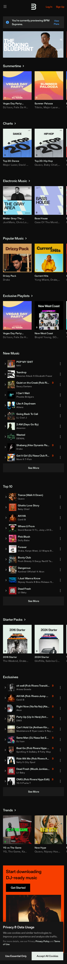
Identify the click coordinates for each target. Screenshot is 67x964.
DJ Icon (7, 107)
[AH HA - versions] (6, 517)
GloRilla (39, 661)
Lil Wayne (44, 550)
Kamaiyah (28, 851)
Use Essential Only (16, 956)
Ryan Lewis (38, 730)
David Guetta (27, 165)
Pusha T (26, 783)
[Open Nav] (5, 6)
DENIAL (20, 438)
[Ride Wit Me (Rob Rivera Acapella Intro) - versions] (5, 760)
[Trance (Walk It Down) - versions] (6, 497)
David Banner (25, 529)
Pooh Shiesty (25, 561)
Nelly (19, 762)
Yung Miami (42, 280)
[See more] (23, 66)
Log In (49, 7)
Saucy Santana (24, 386)
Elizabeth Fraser (43, 375)
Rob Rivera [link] (45, 383)
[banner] (33, 57)
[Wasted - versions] (5, 436)
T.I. (36, 529)
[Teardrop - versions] (5, 374)
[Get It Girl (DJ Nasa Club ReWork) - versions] (5, 457)
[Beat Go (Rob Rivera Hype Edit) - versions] (5, 750)
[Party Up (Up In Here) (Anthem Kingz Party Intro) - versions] (5, 718)
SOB (55, 337)
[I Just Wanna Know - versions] (6, 580)
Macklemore (22, 730)
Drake (6, 280)
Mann (19, 459)
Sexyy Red (40, 561)
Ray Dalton (52, 730)
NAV (18, 365)
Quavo (39, 165)
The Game (14, 851)
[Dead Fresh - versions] (6, 590)
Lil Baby (22, 592)
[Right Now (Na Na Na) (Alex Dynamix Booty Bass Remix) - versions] (5, 708)
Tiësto (38, 107)
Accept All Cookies (47, 956)
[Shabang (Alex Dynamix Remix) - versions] (5, 447)
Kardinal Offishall (27, 571)
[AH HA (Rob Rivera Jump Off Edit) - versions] (5, 698)
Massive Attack (24, 375)
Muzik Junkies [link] (39, 769)
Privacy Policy (43, 941)
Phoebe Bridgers (25, 396)
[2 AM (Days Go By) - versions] (5, 426)
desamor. (21, 428)
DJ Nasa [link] (34, 455)
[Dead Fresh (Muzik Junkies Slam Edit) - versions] (5, 771)
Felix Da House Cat (25, 107)
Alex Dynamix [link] (36, 445)
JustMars (9, 222)
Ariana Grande (23, 689)
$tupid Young (43, 337)
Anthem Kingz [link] (42, 727)
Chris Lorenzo (25, 222)
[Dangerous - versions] (6, 570)
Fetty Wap (45, 751)
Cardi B (22, 519)
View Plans (56, 22)
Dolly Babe (23, 540)
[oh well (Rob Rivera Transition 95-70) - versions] (5, 687)
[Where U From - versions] (6, 528)
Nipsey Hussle (25, 582)
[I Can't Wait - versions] (5, 395)
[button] (8, 94)
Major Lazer (51, 107)
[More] (60, 363)
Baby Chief (51, 165)
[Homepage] (33, 7)
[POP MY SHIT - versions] (5, 364)
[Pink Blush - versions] (6, 538)
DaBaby (33, 751)
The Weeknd (10, 661)
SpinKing (21, 751)
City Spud (30, 762)
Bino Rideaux (43, 582)
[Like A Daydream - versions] (5, 405)
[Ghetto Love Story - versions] (6, 507)
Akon (41, 571)
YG (18, 783)
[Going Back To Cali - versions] (5, 416)
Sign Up (60, 7)
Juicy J (43, 529)
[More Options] (29, 103)
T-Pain (28, 459)
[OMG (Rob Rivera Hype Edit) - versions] (5, 781)
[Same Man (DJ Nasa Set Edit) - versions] (5, 739)
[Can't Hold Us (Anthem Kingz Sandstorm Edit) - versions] (5, 729)
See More (33, 468)
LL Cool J (21, 417)
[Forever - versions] (6, 549)
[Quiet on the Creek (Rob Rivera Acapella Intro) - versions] (5, 384)
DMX (19, 720)
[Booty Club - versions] (6, 559)
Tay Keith (53, 561)
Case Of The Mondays (48, 222)
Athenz (19, 407)
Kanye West (31, 550)
